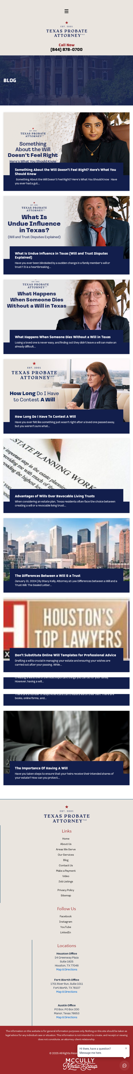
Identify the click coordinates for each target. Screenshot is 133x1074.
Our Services (66, 855)
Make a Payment (66, 871)
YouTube (65, 927)
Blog (65, 860)
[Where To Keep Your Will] (66, 683)
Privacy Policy (65, 890)
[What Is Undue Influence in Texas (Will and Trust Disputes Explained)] (66, 235)
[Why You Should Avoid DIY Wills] (66, 700)
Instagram (65, 922)
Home (65, 839)
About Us (66, 844)
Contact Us (66, 865)
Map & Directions (66, 969)
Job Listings (66, 881)
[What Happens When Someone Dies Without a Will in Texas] (66, 317)
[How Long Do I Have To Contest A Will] (66, 396)
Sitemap (66, 895)
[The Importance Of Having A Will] (66, 748)
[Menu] (66, 11)
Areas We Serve (66, 849)
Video (65, 876)
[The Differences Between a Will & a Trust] (66, 555)
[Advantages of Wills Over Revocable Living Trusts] (66, 476)
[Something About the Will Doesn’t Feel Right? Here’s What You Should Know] (66, 151)
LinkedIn (65, 932)
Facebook (66, 916)
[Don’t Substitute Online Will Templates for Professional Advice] (66, 635)
